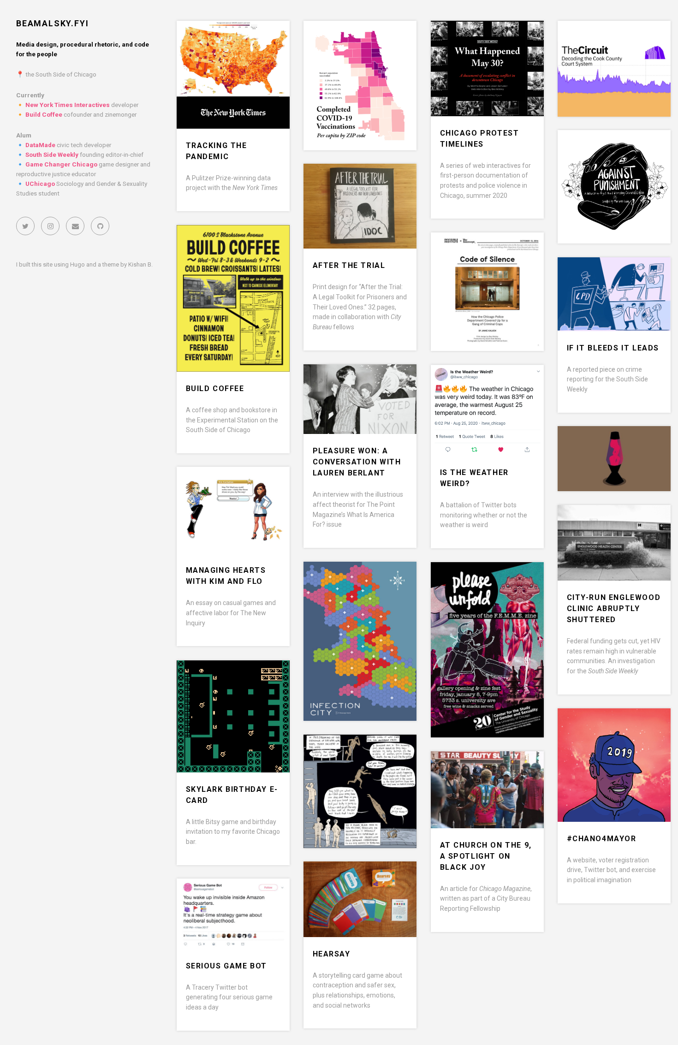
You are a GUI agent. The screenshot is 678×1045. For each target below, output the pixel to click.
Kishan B (139, 264)
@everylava (594, 443)
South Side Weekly (51, 154)
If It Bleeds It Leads (613, 348)
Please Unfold (474, 579)
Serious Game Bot (227, 966)
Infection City (346, 578)
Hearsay (332, 954)
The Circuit (593, 37)
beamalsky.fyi (52, 23)
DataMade (40, 144)
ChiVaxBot (336, 37)
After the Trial (349, 265)
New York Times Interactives (67, 104)
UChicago (40, 183)
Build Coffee (43, 114)
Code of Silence (476, 249)
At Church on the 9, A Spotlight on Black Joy (486, 856)
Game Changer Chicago (61, 164)
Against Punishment (614, 146)
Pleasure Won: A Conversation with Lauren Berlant (357, 461)
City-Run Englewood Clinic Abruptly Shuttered (614, 608)
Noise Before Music (357, 751)
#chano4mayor (601, 838)
